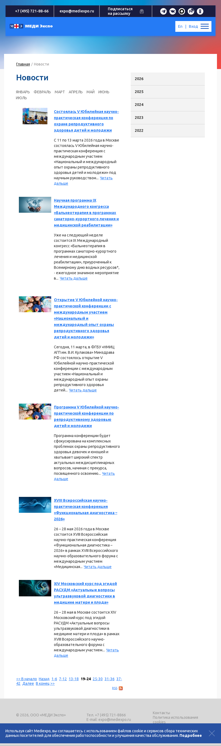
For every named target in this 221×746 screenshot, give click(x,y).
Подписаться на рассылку (120, 11)
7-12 (63, 679)
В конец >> (45, 683)
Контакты (161, 713)
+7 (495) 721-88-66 (32, 11)
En (180, 26)
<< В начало (26, 679)
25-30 (98, 679)
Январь (23, 92)
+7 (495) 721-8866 (110, 715)
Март (60, 92)
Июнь (103, 92)
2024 (139, 104)
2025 (139, 92)
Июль (21, 98)
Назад (44, 679)
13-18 (74, 679)
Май (91, 92)
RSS (114, 688)
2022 (139, 130)
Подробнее (190, 735)
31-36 (110, 679)
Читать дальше (74, 278)
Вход (193, 26)
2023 (139, 117)
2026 (139, 79)
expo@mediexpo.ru (77, 11)
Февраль (42, 92)
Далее (28, 683)
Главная (23, 64)
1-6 (54, 679)
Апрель (76, 92)
